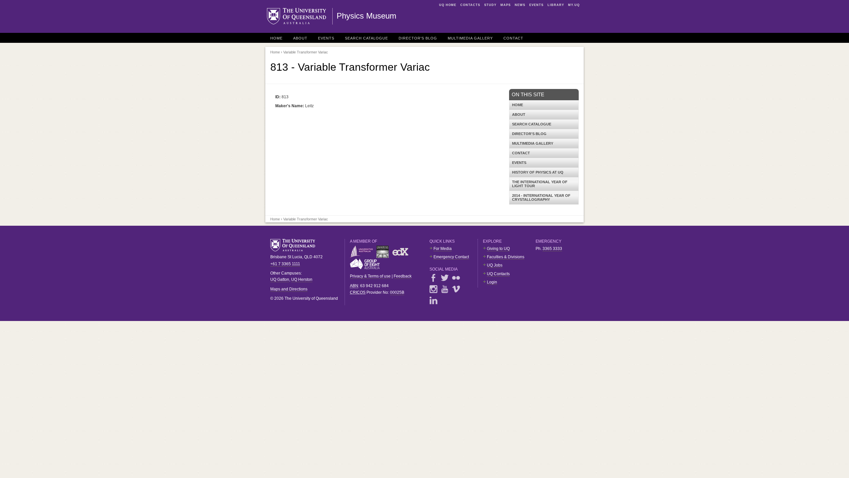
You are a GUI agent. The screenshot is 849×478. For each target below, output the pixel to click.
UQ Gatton (279, 279)
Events (536, 5)
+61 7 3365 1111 (285, 264)
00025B (397, 292)
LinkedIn (433, 300)
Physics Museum (366, 15)
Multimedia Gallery (470, 38)
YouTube (445, 289)
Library (556, 5)
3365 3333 (552, 248)
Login (492, 282)
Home (276, 38)
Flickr (456, 278)
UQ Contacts (498, 274)
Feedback (403, 276)
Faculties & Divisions (505, 257)
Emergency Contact (451, 257)
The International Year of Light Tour (539, 184)
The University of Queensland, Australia (295, 245)
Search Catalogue (366, 38)
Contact (513, 38)
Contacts (470, 5)
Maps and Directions (288, 289)
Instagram (433, 289)
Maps (505, 5)
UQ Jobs (494, 265)
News (520, 5)
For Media (442, 248)
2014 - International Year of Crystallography (541, 197)
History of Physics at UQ (537, 172)
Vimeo (456, 289)
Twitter (445, 278)
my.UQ (574, 5)
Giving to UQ (498, 248)
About (300, 38)
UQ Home (447, 5)
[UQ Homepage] (300, 16)
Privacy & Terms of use (370, 276)
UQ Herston (301, 279)
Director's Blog (418, 38)
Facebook (433, 278)
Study (490, 5)
